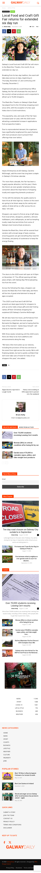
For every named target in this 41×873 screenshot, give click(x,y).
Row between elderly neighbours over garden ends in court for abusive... (26, 559)
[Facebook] (4, 31)
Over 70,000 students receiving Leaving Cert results (20, 604)
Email (3, 479)
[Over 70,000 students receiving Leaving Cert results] (7, 435)
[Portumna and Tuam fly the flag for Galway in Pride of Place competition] (7, 549)
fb (8, 365)
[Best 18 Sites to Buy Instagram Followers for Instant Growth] (7, 776)
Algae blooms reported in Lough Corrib (11, 391)
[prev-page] (3, 462)
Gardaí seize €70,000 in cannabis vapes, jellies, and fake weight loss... (26, 632)
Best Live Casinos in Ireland (24, 783)
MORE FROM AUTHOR (26, 427)
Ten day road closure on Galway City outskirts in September (20, 530)
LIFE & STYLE (11, 8)
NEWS (12, 11)
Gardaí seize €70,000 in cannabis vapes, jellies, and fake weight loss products (25, 455)
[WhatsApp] (19, 31)
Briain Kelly (7, 26)
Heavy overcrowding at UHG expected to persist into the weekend (30, 392)
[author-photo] (20, 412)
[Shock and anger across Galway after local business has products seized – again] (7, 797)
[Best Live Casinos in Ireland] (7, 786)
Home (4, 8)
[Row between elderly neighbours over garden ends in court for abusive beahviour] (7, 559)
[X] (9, 31)
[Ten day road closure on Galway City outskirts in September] (20, 514)
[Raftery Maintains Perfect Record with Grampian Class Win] (7, 643)
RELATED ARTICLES (10, 427)
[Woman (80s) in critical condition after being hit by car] (7, 445)
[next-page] (6, 462)
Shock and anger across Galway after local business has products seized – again (26, 796)
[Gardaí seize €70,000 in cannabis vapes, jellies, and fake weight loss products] (7, 455)
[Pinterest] (14, 31)
